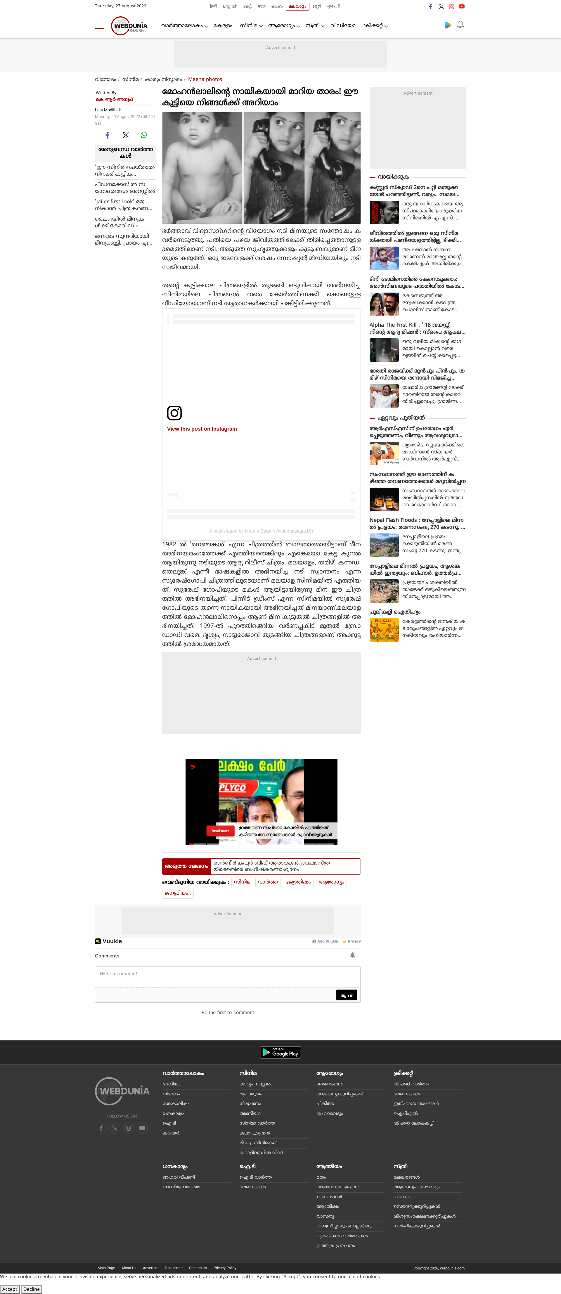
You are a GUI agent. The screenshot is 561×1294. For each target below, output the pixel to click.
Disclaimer (174, 1268)
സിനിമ (248, 25)
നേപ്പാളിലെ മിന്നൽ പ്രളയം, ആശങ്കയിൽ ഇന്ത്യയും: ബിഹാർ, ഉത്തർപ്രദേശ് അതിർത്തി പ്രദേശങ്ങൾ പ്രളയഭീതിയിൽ (416, 570)
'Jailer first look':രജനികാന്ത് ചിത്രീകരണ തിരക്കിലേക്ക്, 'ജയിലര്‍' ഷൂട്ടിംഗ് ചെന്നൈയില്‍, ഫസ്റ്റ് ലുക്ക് (125, 205)
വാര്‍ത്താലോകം (182, 25)
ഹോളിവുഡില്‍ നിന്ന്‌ (261, 1153)
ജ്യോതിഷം (298, 882)
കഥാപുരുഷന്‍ (255, 1133)
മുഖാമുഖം (251, 1094)
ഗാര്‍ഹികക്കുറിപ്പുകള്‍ (417, 1226)
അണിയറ (250, 1114)
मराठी (262, 6)
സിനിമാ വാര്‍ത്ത (257, 1123)
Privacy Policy (225, 1268)
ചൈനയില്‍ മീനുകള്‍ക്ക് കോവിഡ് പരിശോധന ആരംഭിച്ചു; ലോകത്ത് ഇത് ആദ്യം (122, 222)
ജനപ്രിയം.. (178, 893)
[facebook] (431, 6)
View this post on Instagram (202, 429)
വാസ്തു (325, 1216)
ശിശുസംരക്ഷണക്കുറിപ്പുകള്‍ (425, 1216)
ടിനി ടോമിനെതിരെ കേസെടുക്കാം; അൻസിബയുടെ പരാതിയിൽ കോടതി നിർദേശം (415, 283)
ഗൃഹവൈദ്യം (329, 1114)
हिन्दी (213, 6)
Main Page (106, 1268)
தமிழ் (247, 6)
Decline (31, 1290)
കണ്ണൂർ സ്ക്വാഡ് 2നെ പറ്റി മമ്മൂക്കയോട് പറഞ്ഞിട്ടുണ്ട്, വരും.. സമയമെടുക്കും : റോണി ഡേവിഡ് (414, 191)
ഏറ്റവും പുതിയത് (401, 418)
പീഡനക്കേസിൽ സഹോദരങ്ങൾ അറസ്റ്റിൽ (125, 188)
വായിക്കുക (393, 177)
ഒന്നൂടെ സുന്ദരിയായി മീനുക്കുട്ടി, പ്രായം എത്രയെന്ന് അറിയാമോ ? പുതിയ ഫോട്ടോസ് (125, 239)
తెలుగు (277, 6)
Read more (220, 830)
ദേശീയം (172, 1084)
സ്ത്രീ (313, 25)
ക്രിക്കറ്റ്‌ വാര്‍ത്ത (411, 1084)
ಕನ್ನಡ (316, 6)
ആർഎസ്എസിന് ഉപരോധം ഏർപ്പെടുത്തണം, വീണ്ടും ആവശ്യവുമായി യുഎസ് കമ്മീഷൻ (417, 432)
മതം (321, 1177)
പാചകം (402, 1197)
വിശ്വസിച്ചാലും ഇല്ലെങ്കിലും (344, 1226)
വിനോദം (105, 80)
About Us (129, 1268)
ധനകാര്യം (173, 1114)
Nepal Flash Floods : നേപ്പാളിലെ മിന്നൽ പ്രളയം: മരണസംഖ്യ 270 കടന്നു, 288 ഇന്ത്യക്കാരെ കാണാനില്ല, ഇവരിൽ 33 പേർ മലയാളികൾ (417, 524)
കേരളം (223, 25)
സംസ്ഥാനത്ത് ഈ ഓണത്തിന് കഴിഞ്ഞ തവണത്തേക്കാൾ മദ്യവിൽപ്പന (418, 478)
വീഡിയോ (343, 25)
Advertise (150, 1268)
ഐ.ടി (169, 1123)
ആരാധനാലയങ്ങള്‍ (338, 1187)
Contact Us (198, 1268)
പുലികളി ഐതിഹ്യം (395, 612)
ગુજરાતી (333, 6)
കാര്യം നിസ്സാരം (163, 80)
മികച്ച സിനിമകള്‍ (259, 1143)
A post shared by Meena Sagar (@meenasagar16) (261, 530)
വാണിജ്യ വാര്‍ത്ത (181, 1187)
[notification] (460, 25)
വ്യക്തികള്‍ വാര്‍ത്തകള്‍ (342, 1236)
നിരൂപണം (250, 1104)
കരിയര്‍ (171, 1133)
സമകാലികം (176, 1104)
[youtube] (461, 6)
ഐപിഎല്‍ (406, 1114)
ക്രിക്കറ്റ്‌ (373, 25)
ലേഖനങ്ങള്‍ (329, 1084)
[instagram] (451, 6)
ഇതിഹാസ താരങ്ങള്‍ (416, 1104)
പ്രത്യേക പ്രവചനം (335, 1246)
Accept (9, 1290)
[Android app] (280, 1052)
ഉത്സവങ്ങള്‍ (329, 1197)
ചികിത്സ (325, 1104)
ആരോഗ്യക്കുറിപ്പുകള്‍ (339, 1094)
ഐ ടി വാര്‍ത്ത (256, 1177)
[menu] (101, 26)
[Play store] (448, 25)
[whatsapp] (143, 135)
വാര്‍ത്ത (268, 882)
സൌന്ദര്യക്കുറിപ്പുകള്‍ (417, 1207)
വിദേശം (171, 1094)
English (230, 6)
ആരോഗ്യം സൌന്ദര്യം (417, 1187)
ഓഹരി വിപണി (179, 1177)
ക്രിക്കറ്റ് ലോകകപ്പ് (413, 1123)
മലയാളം (297, 6)
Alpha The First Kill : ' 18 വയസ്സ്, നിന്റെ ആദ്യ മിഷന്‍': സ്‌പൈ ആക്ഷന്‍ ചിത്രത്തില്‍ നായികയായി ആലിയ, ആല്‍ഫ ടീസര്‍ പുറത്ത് (418, 329)
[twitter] (441, 6)
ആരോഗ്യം (281, 25)
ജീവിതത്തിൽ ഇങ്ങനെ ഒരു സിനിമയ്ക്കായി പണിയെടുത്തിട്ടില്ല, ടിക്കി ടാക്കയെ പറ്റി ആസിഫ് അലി (414, 237)
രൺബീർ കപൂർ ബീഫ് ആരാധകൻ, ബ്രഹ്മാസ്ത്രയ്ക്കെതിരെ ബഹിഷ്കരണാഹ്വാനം (272, 866)
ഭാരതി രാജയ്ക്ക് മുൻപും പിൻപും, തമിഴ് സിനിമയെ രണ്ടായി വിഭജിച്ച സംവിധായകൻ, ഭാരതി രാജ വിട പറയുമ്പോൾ (417, 375)
